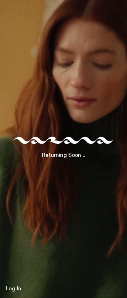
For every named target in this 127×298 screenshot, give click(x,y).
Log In (13, 289)
